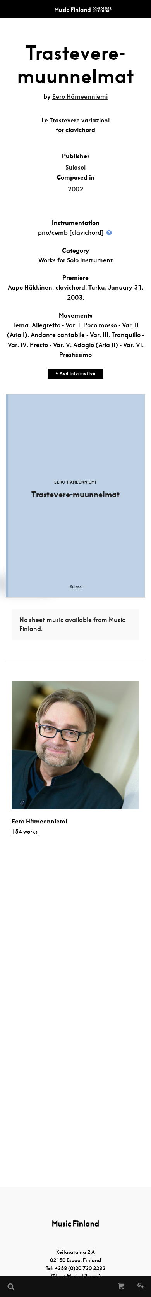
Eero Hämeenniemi (80, 97)
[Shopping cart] (121, 1286)
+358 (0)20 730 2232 (80, 1268)
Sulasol (75, 167)
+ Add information (75, 373)
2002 (75, 189)
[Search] (10, 1286)
